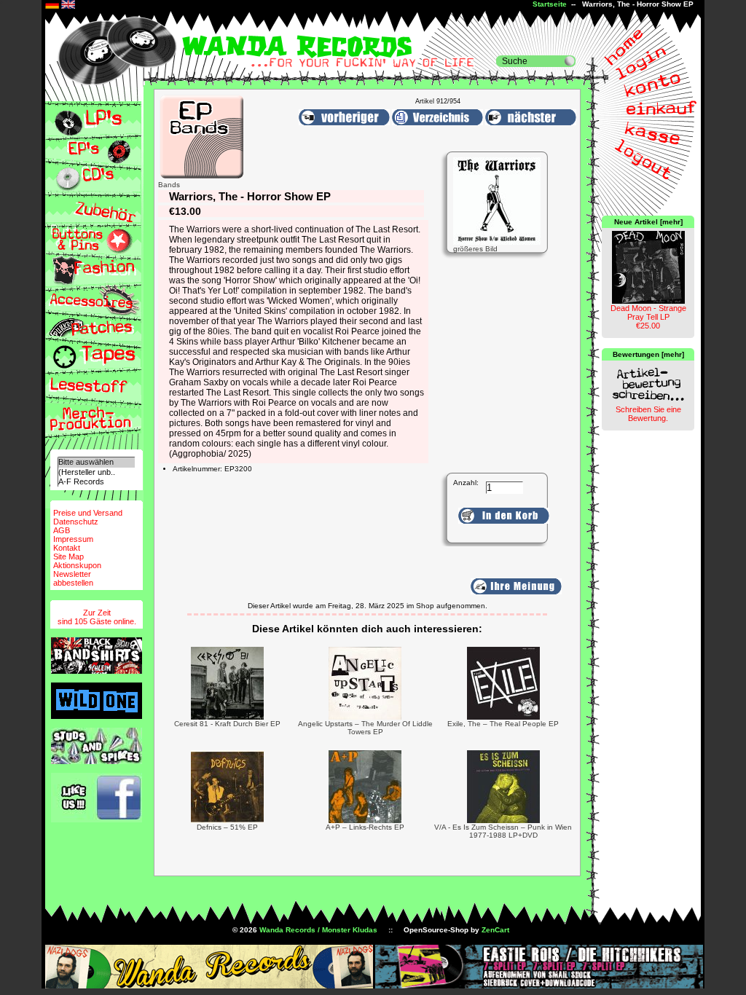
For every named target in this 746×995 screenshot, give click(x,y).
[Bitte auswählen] (96, 462)
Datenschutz (75, 521)
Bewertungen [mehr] (648, 354)
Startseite (550, 4)
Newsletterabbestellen (73, 578)
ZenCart (495, 930)
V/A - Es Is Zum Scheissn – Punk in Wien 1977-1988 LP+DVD (503, 831)
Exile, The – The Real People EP (503, 724)
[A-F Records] (96, 482)
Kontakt (66, 547)
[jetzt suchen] (570, 61)
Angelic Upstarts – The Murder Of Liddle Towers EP (365, 728)
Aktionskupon (77, 565)
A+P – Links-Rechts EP (365, 827)
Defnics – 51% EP (227, 827)
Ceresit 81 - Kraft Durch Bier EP (227, 724)
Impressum (73, 539)
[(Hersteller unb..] (96, 472)
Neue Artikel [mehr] (648, 222)
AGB (61, 530)
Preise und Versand (87, 512)
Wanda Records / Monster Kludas (318, 930)
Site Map (68, 556)
